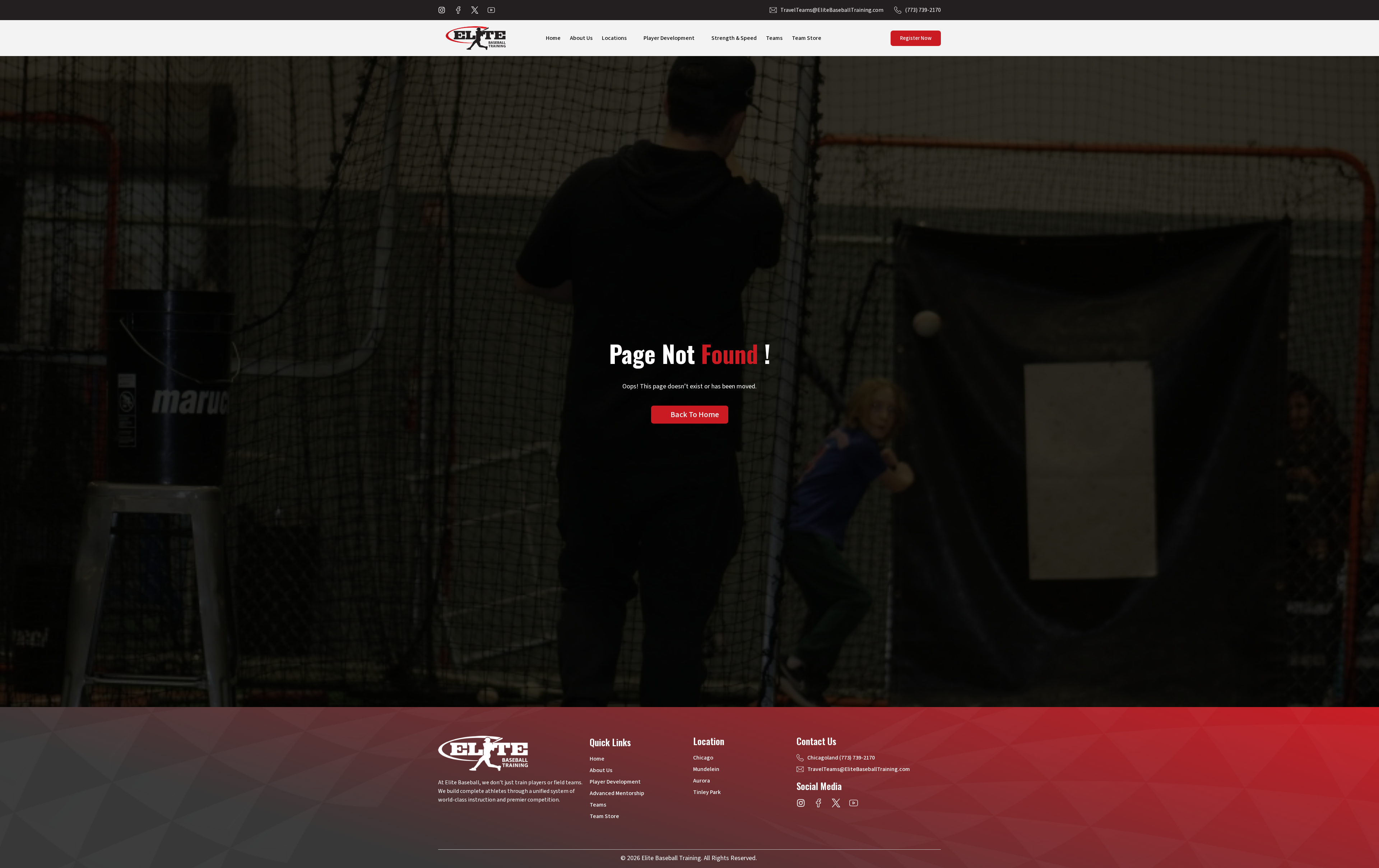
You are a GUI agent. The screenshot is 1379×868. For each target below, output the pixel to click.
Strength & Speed (734, 38)
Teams (774, 38)
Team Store (806, 38)
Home (553, 38)
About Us (581, 38)
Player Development (669, 38)
